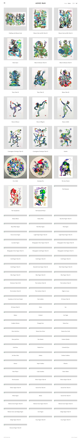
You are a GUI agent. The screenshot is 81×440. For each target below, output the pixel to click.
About (65, 3)
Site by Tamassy (74, 437)
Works (69, 3)
